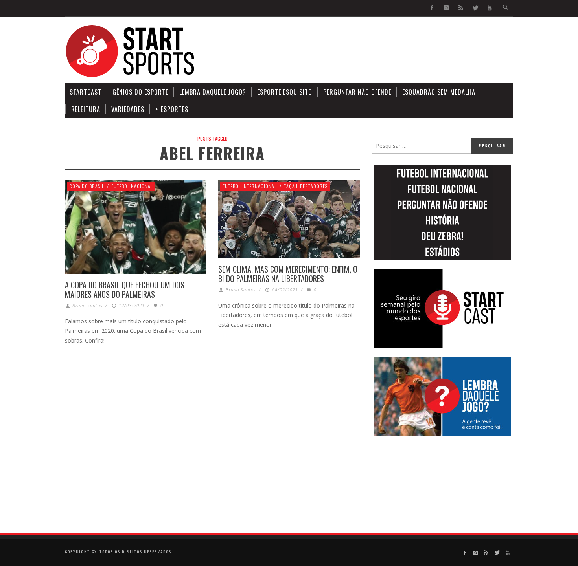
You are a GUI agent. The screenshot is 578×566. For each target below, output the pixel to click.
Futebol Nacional (132, 186)
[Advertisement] (370, 51)
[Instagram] (446, 8)
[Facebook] (432, 8)
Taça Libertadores (306, 186)
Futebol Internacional (250, 186)
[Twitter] (475, 8)
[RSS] (460, 8)
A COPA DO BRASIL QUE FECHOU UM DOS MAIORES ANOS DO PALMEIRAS (124, 289)
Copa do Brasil (86, 186)
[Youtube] (489, 8)
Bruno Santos (87, 305)
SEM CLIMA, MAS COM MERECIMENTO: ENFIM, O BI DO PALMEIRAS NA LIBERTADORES (287, 273)
